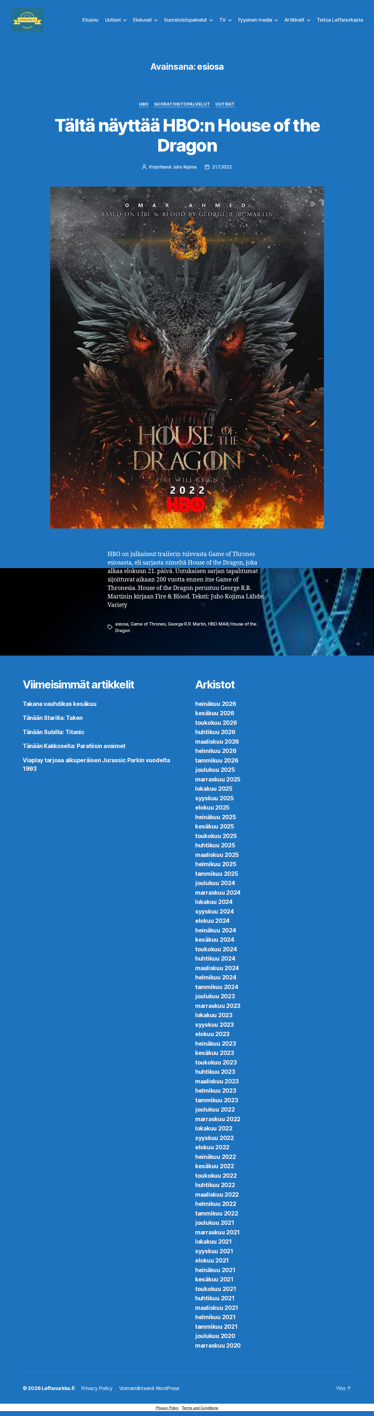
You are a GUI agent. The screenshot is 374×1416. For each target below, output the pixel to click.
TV (222, 20)
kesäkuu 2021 (214, 1279)
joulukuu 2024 (215, 883)
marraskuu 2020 (218, 1345)
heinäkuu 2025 (215, 817)
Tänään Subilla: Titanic (53, 732)
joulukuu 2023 (215, 996)
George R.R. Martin (187, 624)
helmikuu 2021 (215, 1317)
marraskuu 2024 (218, 892)
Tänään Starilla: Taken (53, 717)
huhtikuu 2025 (215, 845)
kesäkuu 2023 (214, 1052)
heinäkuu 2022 (215, 1156)
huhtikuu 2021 (215, 1298)
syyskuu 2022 (214, 1138)
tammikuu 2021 (216, 1326)
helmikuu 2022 (215, 1203)
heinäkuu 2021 (215, 1270)
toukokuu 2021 (215, 1289)
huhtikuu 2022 (215, 1185)
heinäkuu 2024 (215, 930)
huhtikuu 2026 (215, 732)
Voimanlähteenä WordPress (149, 1388)
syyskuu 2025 (214, 798)
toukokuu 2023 (216, 1062)
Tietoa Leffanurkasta (340, 20)
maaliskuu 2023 (217, 1081)
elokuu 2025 (212, 807)
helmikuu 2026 (216, 751)
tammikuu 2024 (216, 987)
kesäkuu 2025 (214, 826)
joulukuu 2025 (215, 769)
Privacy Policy (96, 1388)
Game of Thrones (148, 624)
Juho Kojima (184, 167)
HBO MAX (218, 624)
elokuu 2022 (212, 1147)
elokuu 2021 (212, 1260)
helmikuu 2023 (215, 1090)
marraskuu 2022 (217, 1119)
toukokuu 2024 (216, 949)
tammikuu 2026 (216, 760)
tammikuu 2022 (216, 1213)
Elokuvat (142, 20)
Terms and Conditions (200, 1408)
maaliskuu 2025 (217, 854)
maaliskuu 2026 (217, 741)
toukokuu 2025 (216, 836)
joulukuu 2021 (214, 1222)
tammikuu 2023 (216, 1100)
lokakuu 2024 (214, 902)
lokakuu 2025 (213, 788)
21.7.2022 (222, 167)
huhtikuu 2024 (215, 958)
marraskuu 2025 (217, 779)
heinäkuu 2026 (215, 703)
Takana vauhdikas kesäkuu (60, 703)
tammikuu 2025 (216, 873)
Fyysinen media (255, 20)
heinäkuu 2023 (215, 1043)
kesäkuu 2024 (214, 939)
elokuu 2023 (212, 1034)
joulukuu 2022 (215, 1109)
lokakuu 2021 (213, 1241)
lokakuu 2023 (213, 1015)
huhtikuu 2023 (215, 1071)
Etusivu (90, 20)
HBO (144, 104)
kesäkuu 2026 (214, 713)
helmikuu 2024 (216, 977)
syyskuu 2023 (214, 1024)
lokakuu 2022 (213, 1128)
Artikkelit (294, 20)
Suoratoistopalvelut (185, 20)
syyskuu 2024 (214, 911)
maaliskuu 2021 (216, 1307)
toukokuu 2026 (216, 722)
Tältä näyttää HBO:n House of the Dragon (187, 135)
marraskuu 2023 (217, 1005)
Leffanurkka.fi (58, 1388)
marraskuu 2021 (217, 1232)
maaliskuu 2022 (217, 1194)
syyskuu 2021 (214, 1251)
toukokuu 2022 (216, 1175)
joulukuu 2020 (215, 1336)
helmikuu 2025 (215, 864)
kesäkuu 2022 (214, 1166)
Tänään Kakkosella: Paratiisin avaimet (74, 746)
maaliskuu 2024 (217, 968)
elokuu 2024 (212, 920)
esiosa (121, 624)
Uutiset (113, 20)
